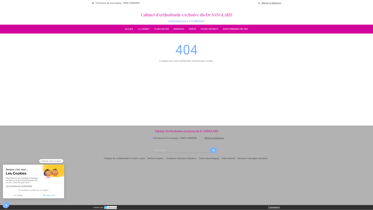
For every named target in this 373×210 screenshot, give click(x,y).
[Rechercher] (213, 150)
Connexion (274, 207)
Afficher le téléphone (271, 3)
